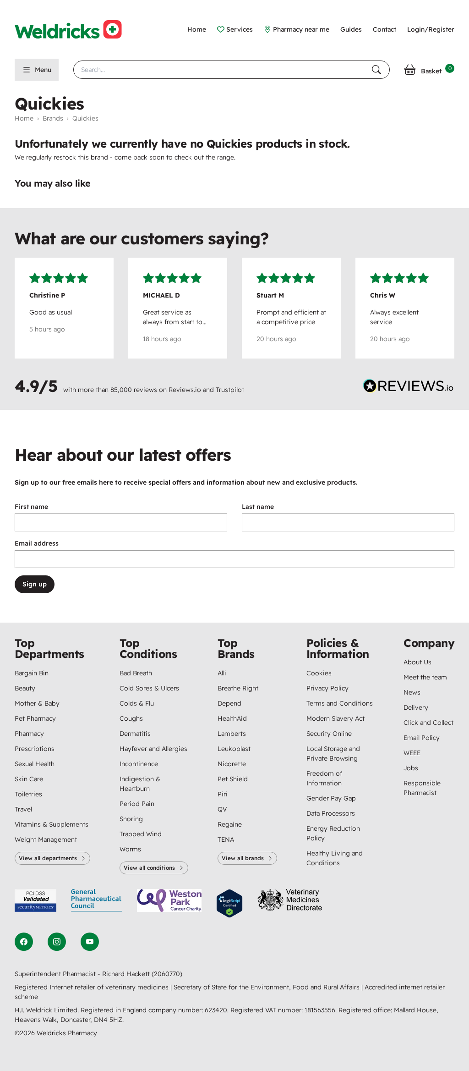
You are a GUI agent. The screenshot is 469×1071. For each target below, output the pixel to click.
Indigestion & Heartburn (140, 784)
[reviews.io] (408, 388)
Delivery (416, 707)
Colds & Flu (137, 703)
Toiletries (28, 794)
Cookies (319, 673)
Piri (223, 794)
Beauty (25, 688)
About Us (417, 662)
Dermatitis (135, 733)
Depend (229, 703)
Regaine (230, 824)
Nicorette (232, 764)
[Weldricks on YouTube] (90, 942)
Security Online (329, 733)
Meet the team (425, 677)
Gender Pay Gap (331, 798)
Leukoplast (234, 749)
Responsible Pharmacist (422, 788)
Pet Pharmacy (35, 718)
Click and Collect (428, 722)
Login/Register (430, 29)
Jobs (411, 768)
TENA (226, 839)
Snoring (131, 819)
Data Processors (330, 813)
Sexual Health (35, 764)
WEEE (412, 753)
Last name (258, 506)
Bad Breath (136, 673)
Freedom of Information (324, 778)
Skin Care (29, 779)
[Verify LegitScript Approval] (229, 903)
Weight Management (46, 839)
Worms (130, 849)
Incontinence (139, 764)
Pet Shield (233, 779)
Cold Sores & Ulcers (149, 688)
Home (196, 29)
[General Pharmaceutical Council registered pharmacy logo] (96, 903)
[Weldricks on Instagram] (57, 942)
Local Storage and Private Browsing (333, 753)
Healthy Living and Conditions (334, 858)
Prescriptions (35, 749)
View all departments (48, 858)
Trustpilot (230, 390)
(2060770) (167, 974)
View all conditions (149, 867)
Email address (37, 543)
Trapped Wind (141, 834)
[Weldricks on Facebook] (24, 942)
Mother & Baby (37, 703)
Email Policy (422, 738)
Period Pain (137, 804)
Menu (43, 70)
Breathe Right (238, 688)
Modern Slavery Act (335, 718)
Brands (53, 118)
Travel (23, 809)
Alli (222, 673)
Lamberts (232, 733)
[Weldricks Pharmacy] (75, 29)
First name (31, 506)
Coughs (131, 718)
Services (239, 29)
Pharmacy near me (301, 29)
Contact (384, 29)
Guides (351, 29)
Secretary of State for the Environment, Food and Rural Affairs (267, 987)
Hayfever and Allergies (153, 749)
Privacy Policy (327, 688)
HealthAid (232, 718)
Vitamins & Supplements (51, 824)
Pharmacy (29, 733)
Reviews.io (185, 390)
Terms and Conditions (339, 703)
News (412, 692)
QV (222, 809)
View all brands (243, 858)
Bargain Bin (32, 673)
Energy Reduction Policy (333, 833)
